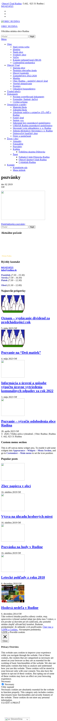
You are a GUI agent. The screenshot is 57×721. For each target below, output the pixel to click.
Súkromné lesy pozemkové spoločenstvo (31, 123)
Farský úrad (18, 117)
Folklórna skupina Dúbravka (32, 152)
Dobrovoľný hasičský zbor (25, 133)
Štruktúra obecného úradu (25, 70)
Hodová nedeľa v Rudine (19, 608)
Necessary (9, 684)
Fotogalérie (18, 144)
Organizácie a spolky (16, 104)
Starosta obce (19, 68)
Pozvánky (17, 146)
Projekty (17, 86)
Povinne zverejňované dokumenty (28, 96)
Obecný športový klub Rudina (33, 159)
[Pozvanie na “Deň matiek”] (13, 346)
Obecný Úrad (13, 65)
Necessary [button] (6, 681)
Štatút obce (18, 52)
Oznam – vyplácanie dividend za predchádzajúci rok (25, 320)
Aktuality (17, 141)
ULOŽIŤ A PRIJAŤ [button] (10, 702)
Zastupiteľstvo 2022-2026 (25, 75)
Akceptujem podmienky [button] (30, 629)
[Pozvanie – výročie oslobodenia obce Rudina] (13, 415)
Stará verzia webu (21, 47)
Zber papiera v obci (16, 486)
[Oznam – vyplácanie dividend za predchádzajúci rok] (13, 312)
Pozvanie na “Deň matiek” (21, 352)
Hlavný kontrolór (21, 73)
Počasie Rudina (6, 256)
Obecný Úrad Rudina (12, 3)
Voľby (16, 57)
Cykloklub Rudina (27, 162)
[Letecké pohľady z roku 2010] (13, 571)
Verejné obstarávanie (22, 83)
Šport (15, 154)
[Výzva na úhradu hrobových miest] (13, 510)
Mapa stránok (19, 170)
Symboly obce (19, 54)
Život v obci (12, 138)
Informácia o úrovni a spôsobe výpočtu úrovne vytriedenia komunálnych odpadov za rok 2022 (27, 387)
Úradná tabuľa (13, 91)
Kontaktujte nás (20, 167)
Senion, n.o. (18, 120)
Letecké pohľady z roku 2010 (23, 577)
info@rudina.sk (9, 270)
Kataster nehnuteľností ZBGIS (27, 60)
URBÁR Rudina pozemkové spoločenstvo (32, 125)
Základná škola (20, 110)
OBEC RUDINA (9, 26)
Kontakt (10, 165)
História (16, 49)
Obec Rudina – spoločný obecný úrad (30, 81)
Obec (9, 44)
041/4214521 (7, 6)
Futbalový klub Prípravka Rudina (34, 157)
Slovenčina (16, 719)
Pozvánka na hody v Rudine (22, 547)
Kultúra (16, 149)
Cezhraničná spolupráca (24, 62)
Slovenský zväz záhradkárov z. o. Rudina (32, 128)
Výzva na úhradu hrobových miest (27, 516)
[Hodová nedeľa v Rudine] (13, 601)
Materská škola (20, 107)
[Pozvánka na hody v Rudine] (13, 540)
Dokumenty (12, 94)
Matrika (16, 78)
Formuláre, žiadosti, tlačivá (25, 99)
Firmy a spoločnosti (22, 136)
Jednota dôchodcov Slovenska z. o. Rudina (33, 131)
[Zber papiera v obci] (13, 480)
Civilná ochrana (20, 102)
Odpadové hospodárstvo (24, 89)
